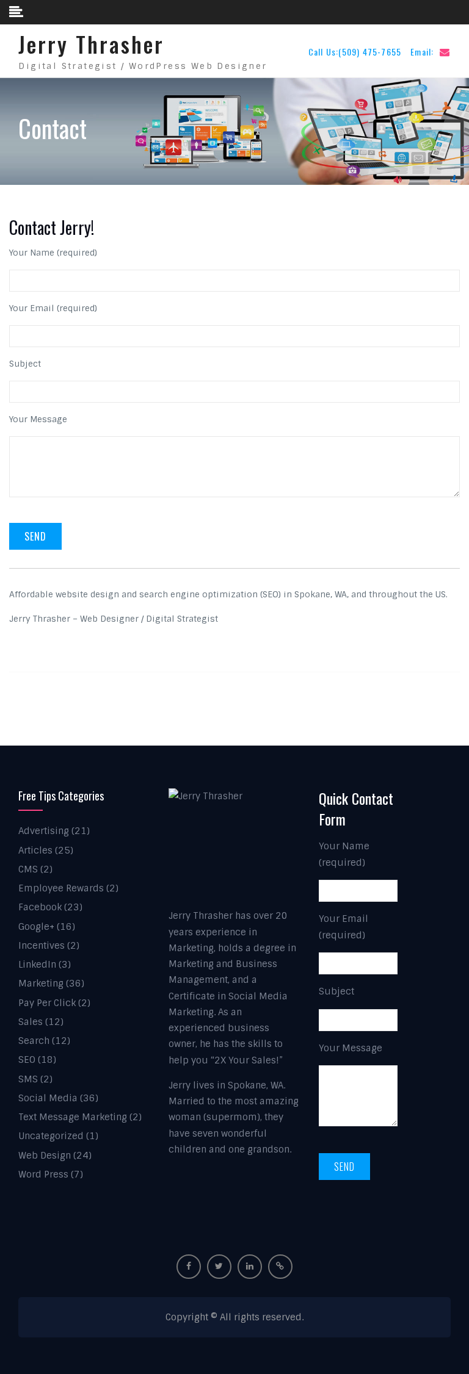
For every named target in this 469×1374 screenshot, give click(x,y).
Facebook (40, 907)
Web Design (44, 1155)
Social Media (48, 1098)
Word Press (43, 1174)
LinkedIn (37, 965)
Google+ (36, 927)
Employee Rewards (61, 888)
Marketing (41, 983)
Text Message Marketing (72, 1117)
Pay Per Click (47, 1003)
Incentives (41, 946)
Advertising (43, 831)
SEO (26, 1060)
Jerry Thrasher (91, 44)
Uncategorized (51, 1136)
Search (33, 1041)
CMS (28, 869)
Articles (35, 850)
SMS (28, 1079)
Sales (30, 1022)
